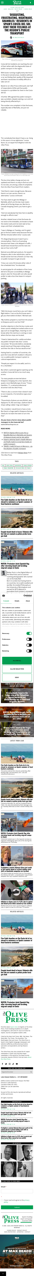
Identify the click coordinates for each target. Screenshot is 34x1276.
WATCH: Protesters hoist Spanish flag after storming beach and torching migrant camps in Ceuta (15, 566)
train (28, 468)
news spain (10, 465)
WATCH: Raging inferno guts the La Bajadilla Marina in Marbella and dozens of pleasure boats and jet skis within (18, 435)
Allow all (17, 660)
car (3, 465)
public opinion (28, 465)
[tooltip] (2, 1063)
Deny (17, 677)
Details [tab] (17, 601)
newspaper (18, 465)
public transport (9, 468)
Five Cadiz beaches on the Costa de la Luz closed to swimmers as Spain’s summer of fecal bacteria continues (16, 502)
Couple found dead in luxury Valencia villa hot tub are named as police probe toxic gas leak (16, 534)
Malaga (11, 9)
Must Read (18, 9)
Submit (17, 1207)
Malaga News (22, 453)
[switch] (29, 639)
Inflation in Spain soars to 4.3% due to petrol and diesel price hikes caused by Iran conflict (16, 902)
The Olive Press (20, 468)
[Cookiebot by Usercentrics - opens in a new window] (24, 596)
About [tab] (28, 601)
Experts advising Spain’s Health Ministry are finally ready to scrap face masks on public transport (18, 441)
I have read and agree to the (16, 1201)
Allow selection (17, 669)
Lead (5, 9)
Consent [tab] (6, 601)
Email (4, 1187)
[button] (31, 1072)
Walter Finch (19, 37)
